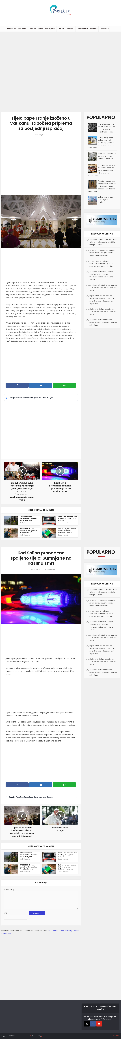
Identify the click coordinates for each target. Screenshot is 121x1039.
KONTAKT (116, 1036)
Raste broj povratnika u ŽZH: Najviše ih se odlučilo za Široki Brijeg (103, 287)
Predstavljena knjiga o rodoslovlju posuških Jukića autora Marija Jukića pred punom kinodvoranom (101, 170)
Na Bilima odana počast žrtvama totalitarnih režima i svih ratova (103, 322)
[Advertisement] (60, 72)
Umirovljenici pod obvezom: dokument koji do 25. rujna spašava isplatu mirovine (101, 263)
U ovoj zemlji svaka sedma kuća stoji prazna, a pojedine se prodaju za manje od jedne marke (101, 142)
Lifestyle (69, 28)
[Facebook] (93, 1023)
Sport (40, 28)
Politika (33, 28)
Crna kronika (82, 28)
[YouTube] (99, 1023)
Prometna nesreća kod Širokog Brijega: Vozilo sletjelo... (67, 518)
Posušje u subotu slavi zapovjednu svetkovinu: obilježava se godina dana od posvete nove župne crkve (102, 186)
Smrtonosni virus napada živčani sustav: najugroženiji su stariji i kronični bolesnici (102, 252)
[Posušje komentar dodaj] (101, 220)
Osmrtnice (104, 28)
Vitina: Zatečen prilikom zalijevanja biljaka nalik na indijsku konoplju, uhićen (103, 242)
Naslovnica (11, 28)
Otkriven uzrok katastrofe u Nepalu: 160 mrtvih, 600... (28, 518)
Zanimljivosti (50, 28)
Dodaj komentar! (25, 523)
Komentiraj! (9, 889)
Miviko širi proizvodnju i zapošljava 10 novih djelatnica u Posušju (107, 156)
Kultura (61, 28)
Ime (5, 913)
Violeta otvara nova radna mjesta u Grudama (105, 199)
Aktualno (22, 28)
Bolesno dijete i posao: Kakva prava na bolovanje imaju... (67, 531)
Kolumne (93, 28)
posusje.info (27, 1036)
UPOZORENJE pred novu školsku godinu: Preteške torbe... (28, 531)
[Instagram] (87, 1023)
